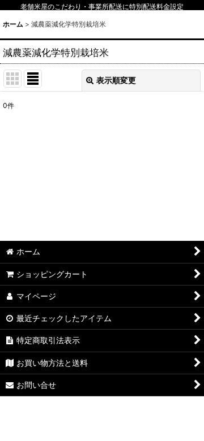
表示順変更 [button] (116, 80)
